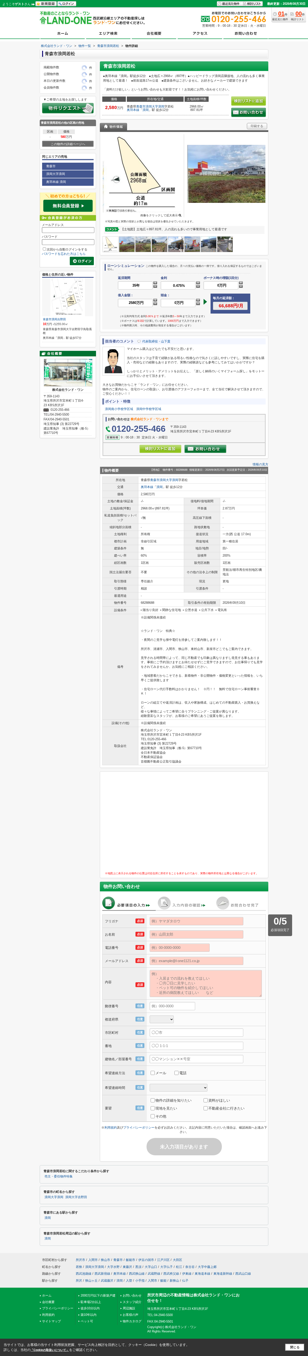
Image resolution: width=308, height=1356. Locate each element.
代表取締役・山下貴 (156, 341)
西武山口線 (243, 1273)
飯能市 (130, 1260)
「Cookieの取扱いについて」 (50, 1350)
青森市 (141, 106)
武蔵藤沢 (107, 1280)
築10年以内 (88, 1315)
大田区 (177, 1260)
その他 (160, 1116)
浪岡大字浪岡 (155, 106)
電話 (182, 1073)
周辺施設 (129, 1308)
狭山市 (105, 1260)
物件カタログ (132, 1321)
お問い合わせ (132, 1295)
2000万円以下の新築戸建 (98, 1295)
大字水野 (113, 1267)
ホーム (46, 1295)
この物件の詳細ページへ (68, 144)
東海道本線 (202, 1273)
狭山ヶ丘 (91, 1280)
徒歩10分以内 (90, 1308)
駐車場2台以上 (91, 1302)
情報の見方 (260, 464)
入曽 (129, 1280)
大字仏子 (166, 1267)
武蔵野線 (154, 1273)
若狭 (79, 1267)
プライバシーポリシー (138, 1127)
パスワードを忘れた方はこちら (64, 254)
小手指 (140, 1280)
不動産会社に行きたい (226, 1108)
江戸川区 (163, 1260)
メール (160, 1073)
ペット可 (87, 1321)
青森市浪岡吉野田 (56, 319)
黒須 (138, 1267)
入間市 (93, 1260)
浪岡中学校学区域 (148, 409)
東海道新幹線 (222, 1273)
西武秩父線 (171, 1273)
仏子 (185, 1280)
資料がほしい (219, 1100)
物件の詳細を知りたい (173, 1100)
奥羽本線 (133, 110)
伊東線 (187, 1273)
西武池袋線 (83, 1273)
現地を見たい (166, 1108)
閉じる (295, 1347)
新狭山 (174, 1280)
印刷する (257, 126)
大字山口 (151, 1267)
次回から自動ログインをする (67, 249)
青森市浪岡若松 (51, 122)
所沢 (79, 1280)
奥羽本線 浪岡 (56, 182)
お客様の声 (130, 1315)
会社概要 (48, 1302)
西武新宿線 (102, 1273)
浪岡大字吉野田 (76, 1197)
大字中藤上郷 (207, 1267)
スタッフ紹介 (132, 1302)
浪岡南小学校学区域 (119, 409)
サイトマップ (51, 1321)
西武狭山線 (137, 1273)
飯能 (163, 1280)
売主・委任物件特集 (59, 1176)
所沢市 (80, 1260)
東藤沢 (127, 1267)
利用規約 (110, 1127)
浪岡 (145, 110)
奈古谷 (190, 1267)
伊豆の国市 (146, 1260)
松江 (179, 1267)
